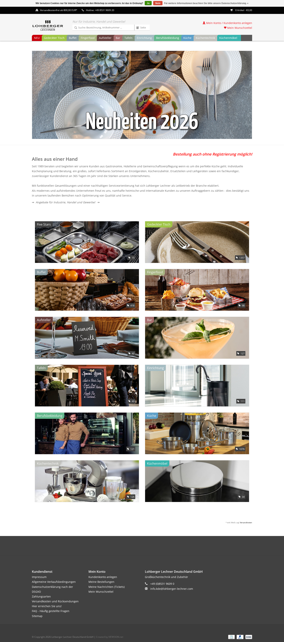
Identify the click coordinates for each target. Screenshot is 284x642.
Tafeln (128, 38)
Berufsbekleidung (167, 38)
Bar (118, 38)
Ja (148, 3)
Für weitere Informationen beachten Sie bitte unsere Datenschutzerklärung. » (206, 3)
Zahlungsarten (41, 596)
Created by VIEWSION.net (109, 637)
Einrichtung (144, 38)
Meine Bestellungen (101, 582)
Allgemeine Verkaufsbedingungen (54, 582)
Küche (187, 38)
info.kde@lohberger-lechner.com (171, 589)
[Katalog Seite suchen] (136, 28)
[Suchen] (74, 28)
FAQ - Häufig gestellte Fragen (50, 611)
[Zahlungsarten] (231, 636)
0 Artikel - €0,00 (243, 10)
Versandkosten (246, 522)
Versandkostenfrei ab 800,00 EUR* (58, 10)
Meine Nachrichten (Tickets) (106, 587)
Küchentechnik (205, 38)
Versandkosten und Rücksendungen (55, 601)
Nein (157, 3)
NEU (37, 38)
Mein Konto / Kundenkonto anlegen (228, 23)
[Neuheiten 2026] (142, 95)
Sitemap (37, 616)
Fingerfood (88, 38)
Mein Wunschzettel (239, 28)
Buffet (73, 38)
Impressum (39, 577)
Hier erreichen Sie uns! (47, 606)
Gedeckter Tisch (54, 38)
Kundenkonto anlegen (102, 577)
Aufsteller (105, 38)
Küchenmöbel (228, 38)
